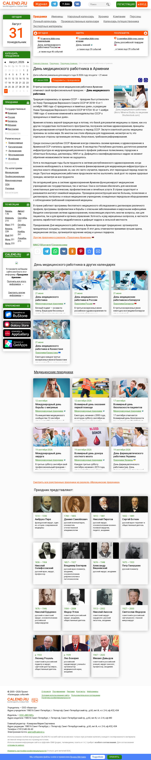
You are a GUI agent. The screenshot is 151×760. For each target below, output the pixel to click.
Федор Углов (71, 612)
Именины (57, 16)
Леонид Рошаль (44, 658)
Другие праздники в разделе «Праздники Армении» (62, 237)
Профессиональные (15, 176)
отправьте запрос (16, 745)
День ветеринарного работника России (49, 46)
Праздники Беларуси (123, 303)
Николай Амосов (102, 612)
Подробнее (97, 757)
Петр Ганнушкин (131, 565)
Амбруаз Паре (43, 519)
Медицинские (12, 172)
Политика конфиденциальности (56, 698)
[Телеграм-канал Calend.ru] (54, 4)
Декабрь (22, 238)
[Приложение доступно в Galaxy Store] (16, 324)
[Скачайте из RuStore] (16, 315)
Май (7, 235)
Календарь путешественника (121, 21)
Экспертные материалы (47, 26)
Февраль (9, 218)
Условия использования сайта (55, 695)
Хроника (103, 16)
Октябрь (22, 225)
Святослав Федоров (134, 612)
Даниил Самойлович (75, 519)
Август (21, 211)
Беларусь (12, 121)
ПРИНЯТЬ (114, 757)
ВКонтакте (45, 245)
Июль (7, 243)
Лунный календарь (44, 21)
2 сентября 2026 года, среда (130, 38)
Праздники (40, 16)
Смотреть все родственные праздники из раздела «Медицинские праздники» (76, 482)
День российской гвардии (128, 42)
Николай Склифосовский (44, 567)
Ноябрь (21, 231)
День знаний (83, 45)
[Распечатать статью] (146, 80)
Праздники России (83, 303)
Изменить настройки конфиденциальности (27, 751)
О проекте (46, 691)
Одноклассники (59, 245)
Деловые (9, 188)
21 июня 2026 (41, 80)
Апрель (9, 229)
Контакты (80, 691)
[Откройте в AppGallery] (16, 333)
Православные (15, 143)
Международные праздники (49, 303)
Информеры (92, 691)
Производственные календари (80, 21)
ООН (7, 184)
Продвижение (58, 691)
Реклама (71, 691)
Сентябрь (22, 218)
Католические (15, 147)
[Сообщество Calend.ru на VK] (77, 4)
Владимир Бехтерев (75, 565)
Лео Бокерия (71, 658)
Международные (13, 180)
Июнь (7, 239)
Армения (12, 113)
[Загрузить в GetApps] (16, 344)
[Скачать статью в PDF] (140, 80)
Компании (119, 16)
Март (7, 225)
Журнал (41, 4)
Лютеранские (15, 151)
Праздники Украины (123, 460)
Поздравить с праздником (66, 80)
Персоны (135, 16)
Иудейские (13, 159)
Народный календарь (81, 16)
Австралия (13, 129)
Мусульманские (16, 155)
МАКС (36, 245)
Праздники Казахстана (46, 352)
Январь (8, 211)
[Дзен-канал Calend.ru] (66, 4)
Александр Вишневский (100, 567)
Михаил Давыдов (103, 658)
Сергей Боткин (130, 519)
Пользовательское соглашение (85, 695)
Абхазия (12, 125)
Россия (11, 117)
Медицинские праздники (53, 372)
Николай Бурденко (45, 612)
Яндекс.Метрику (78, 757)
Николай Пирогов (103, 519)
